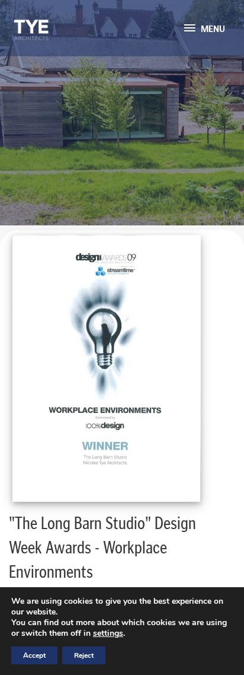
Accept (34, 655)
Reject (84, 655)
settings (108, 633)
